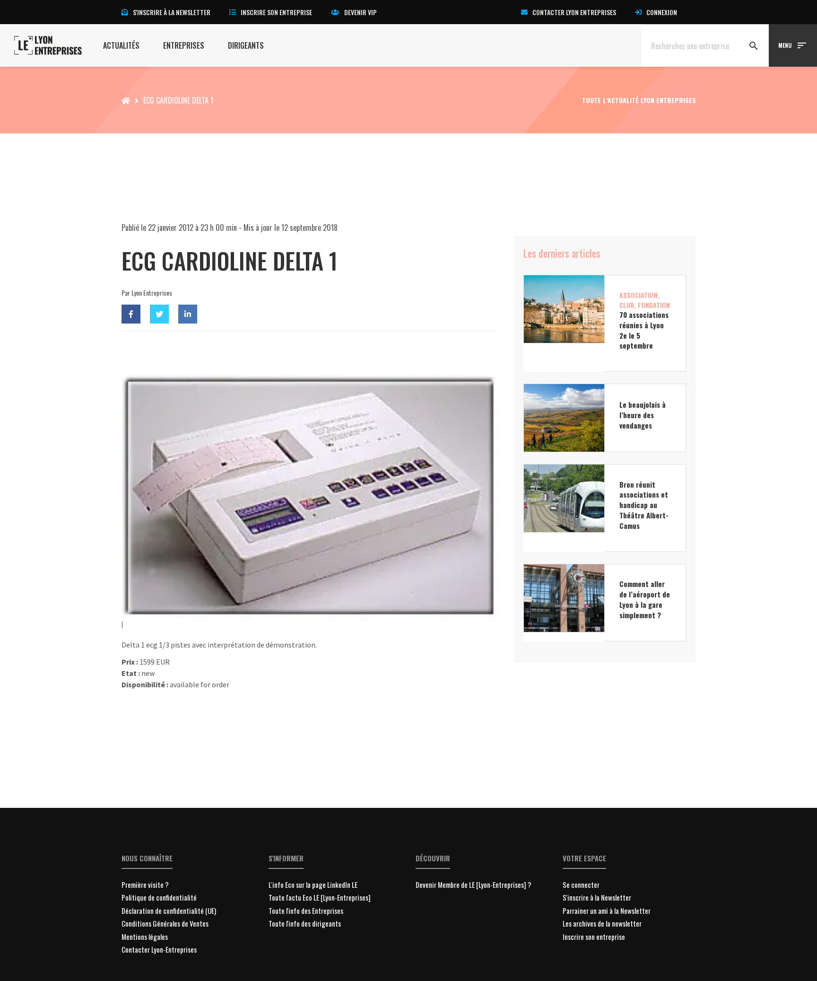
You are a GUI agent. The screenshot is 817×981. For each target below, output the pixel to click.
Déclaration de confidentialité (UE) (169, 910)
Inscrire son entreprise (276, 12)
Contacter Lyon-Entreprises (159, 949)
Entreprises (183, 45)
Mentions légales (145, 936)
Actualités (121, 45)
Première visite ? (145, 884)
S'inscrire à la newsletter (171, 12)
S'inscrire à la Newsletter (597, 897)
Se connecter (581, 884)
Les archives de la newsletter (602, 923)
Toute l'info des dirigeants (305, 923)
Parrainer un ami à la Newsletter (607, 910)
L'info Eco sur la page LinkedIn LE (313, 884)
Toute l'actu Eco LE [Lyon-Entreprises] (320, 897)
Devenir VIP (360, 12)
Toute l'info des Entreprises (306, 910)
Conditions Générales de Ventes (165, 923)
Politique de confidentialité (159, 897)
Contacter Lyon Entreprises (574, 12)
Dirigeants (246, 45)
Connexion (661, 12)
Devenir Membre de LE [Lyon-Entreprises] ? (473, 884)
